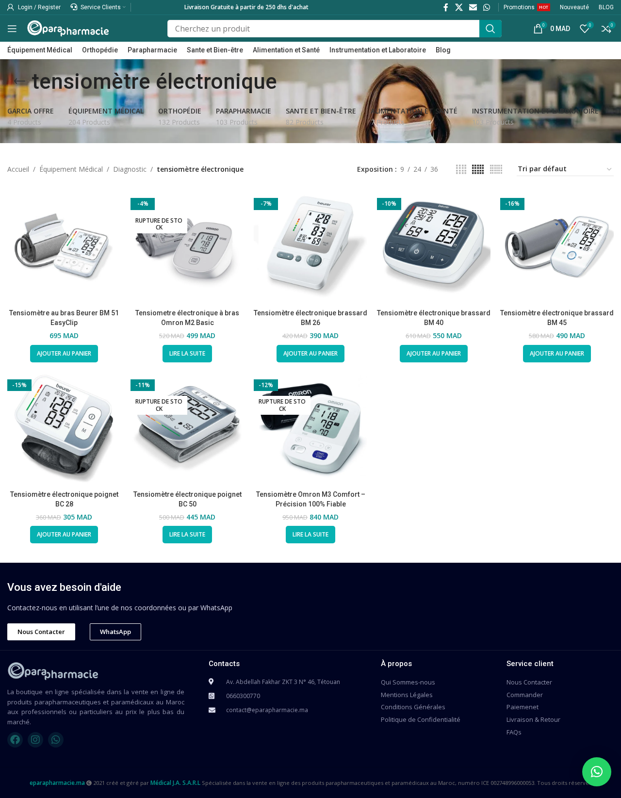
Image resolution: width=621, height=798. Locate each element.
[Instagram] (35, 740)
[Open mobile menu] (12, 28)
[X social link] (459, 7)
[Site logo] (68, 27)
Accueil (18, 169)
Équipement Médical (71, 169)
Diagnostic (130, 169)
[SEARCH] (490, 28)
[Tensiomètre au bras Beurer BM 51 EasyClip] (64, 247)
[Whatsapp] (56, 740)
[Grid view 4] (461, 169)
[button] (596, 771)
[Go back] (19, 81)
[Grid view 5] (478, 169)
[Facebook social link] (446, 7)
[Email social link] (473, 7)
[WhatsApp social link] (486, 7)
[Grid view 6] (496, 169)
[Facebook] (15, 740)
